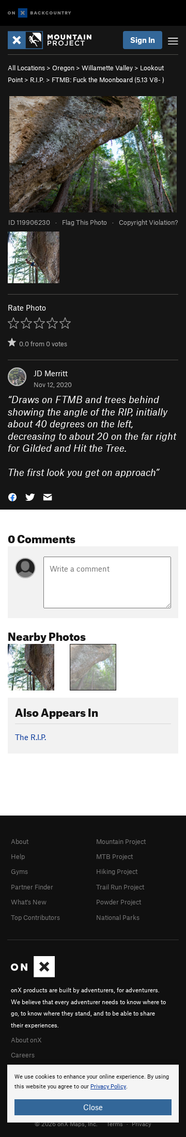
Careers (23, 1055)
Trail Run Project (120, 887)
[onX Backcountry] (39, 13)
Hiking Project (116, 871)
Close (93, 1107)
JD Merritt (51, 373)
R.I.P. (37, 79)
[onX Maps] (33, 975)
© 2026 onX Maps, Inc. (66, 1123)
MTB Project (114, 856)
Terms (114, 1123)
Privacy (141, 1123)
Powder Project (118, 902)
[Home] (55, 40)
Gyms (19, 871)
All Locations (26, 68)
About (19, 841)
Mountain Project (121, 841)
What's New (29, 902)
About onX (26, 1040)
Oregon (63, 68)
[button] (12, 496)
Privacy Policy (108, 1086)
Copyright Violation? (148, 222)
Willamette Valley (107, 68)
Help (18, 856)
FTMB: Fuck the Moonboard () (108, 79)
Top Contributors (35, 917)
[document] (93, 1093)
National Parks (118, 917)
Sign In (142, 39)
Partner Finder (32, 887)
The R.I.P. (30, 737)
